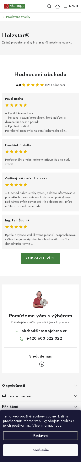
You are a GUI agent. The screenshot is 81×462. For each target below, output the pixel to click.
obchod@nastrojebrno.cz (44, 331)
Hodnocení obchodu (40, 74)
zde (58, 425)
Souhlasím (41, 450)
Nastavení (41, 435)
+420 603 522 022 (44, 338)
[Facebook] (41, 364)
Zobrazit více (41, 258)
